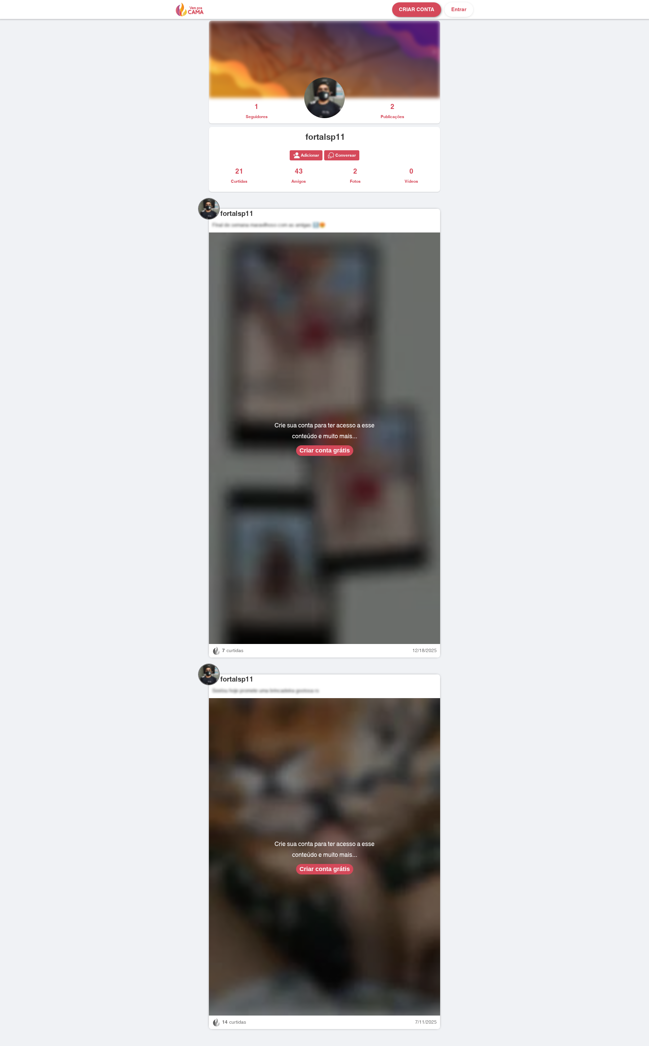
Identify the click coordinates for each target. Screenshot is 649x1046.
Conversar (345, 155)
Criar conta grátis (324, 450)
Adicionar (310, 155)
